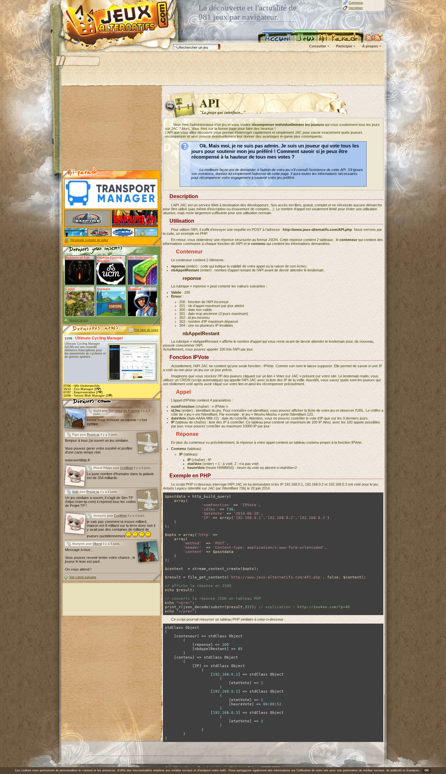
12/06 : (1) (87, 395)
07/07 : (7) (83, 392)
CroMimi (126, 468)
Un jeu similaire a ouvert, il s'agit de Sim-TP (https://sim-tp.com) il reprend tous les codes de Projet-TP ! (100, 501)
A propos (370, 46)
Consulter (317, 46)
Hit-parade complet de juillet (89, 240)
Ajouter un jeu (78, 320)
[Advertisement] (223, 68)
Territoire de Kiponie (124, 410)
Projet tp (93, 434)
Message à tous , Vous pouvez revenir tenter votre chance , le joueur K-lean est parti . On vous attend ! (100, 559)
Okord (97, 543)
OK (426, 770)
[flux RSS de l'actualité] (378, 36)
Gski (75, 491)
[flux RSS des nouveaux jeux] (369, 36)
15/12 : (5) (82, 389)
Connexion (356, 2)
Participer (344, 46)
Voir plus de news (146, 330)
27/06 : (81, 385)
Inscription (356, 7)
